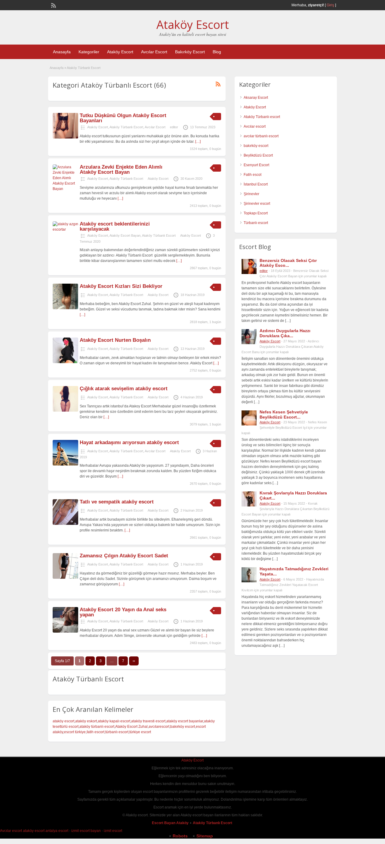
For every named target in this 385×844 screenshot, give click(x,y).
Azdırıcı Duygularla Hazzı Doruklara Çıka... (285, 333)
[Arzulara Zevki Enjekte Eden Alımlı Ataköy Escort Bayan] (65, 189)
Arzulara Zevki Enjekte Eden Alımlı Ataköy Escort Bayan (121, 169)
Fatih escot (252, 175)
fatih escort (95, 732)
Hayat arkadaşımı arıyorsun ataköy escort (129, 442)
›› (134, 661)
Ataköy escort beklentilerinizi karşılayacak (115, 226)
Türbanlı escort (256, 223)
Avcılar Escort (154, 51)
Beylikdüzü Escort (258, 155)
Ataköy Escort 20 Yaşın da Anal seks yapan (123, 612)
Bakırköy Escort (190, 51)
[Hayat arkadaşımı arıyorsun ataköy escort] (65, 464)
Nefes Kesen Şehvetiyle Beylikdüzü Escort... (284, 414)
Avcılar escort (255, 126)
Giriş (330, 5)
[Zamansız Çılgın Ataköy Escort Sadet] (65, 577)
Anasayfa (62, 51)
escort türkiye (75, 732)
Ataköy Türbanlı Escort (126, 127)
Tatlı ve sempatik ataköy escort (117, 502)
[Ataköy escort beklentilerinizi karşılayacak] (65, 229)
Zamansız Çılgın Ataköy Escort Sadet (124, 556)
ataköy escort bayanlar (184, 721)
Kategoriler (89, 51)
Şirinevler (251, 194)
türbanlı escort (116, 732)
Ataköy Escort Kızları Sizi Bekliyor (121, 286)
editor (174, 127)
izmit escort (113, 831)
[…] (198, 141)
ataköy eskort (86, 721)
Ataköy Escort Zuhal (131, 726)
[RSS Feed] (53, 4)
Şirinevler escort (257, 203)
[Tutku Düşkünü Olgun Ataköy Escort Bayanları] (65, 137)
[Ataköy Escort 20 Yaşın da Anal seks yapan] (65, 631)
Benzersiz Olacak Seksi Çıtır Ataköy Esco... (288, 263)
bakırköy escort (182, 726)
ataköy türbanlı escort (96, 726)
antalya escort (56, 831)
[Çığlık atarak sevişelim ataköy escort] (65, 410)
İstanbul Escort (256, 184)
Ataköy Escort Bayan (124, 235)
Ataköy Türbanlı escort (262, 117)
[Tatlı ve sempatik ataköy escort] (65, 524)
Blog (217, 51)
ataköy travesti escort (148, 721)
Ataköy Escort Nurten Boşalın (115, 340)
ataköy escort (63, 721)
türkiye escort (140, 732)
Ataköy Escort (192, 24)
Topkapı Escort (256, 213)
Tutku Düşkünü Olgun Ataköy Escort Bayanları (123, 118)
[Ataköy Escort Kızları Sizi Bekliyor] (65, 308)
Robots (180, 835)
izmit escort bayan (86, 831)
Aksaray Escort (256, 97)
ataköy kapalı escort (114, 721)
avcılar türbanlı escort (261, 136)
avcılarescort (159, 726)
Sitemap (204, 835)
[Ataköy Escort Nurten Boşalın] (65, 362)
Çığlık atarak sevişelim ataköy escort (124, 388)
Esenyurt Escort (256, 165)
